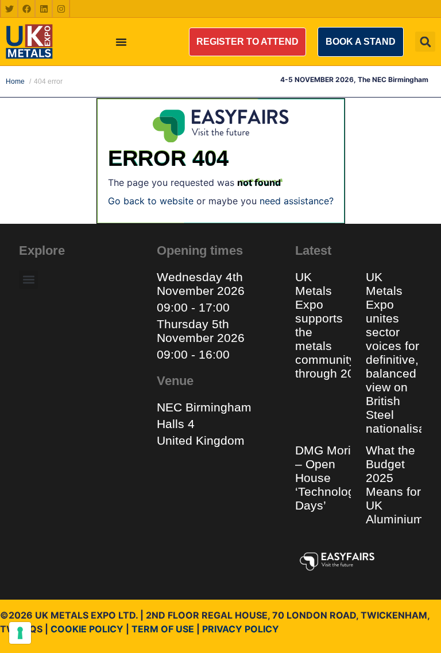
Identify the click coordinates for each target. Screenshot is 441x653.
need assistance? (297, 201)
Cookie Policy (87, 629)
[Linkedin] (43, 8)
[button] (247, 42)
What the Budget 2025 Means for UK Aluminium (395, 485)
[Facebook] (26, 8)
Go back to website (151, 201)
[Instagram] (60, 8)
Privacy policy (240, 629)
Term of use (162, 629)
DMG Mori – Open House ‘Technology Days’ (328, 478)
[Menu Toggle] (121, 42)
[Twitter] (9, 8)
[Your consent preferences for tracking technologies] (20, 633)
